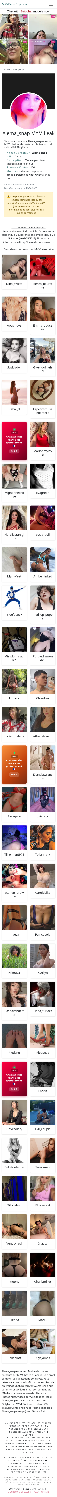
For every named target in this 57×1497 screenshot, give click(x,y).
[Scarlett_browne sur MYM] (14, 876)
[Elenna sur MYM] (14, 1303)
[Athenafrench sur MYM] (42, 719)
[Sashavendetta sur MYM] (14, 994)
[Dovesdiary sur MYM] (14, 1112)
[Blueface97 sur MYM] (14, 598)
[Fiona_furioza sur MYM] (42, 994)
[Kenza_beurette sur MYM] (42, 267)
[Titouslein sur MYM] (14, 1188)
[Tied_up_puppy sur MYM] (42, 598)
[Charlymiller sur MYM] (42, 1265)
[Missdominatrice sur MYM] (14, 639)
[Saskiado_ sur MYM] (14, 350)
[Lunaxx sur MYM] (14, 681)
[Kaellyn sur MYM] (42, 956)
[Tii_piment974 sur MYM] (14, 837)
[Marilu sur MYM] (42, 1303)
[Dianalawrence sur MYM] (42, 757)
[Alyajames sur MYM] (42, 1341)
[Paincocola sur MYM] (42, 917)
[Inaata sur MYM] (42, 1226)
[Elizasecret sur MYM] (42, 1188)
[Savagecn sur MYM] (14, 799)
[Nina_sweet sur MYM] (14, 267)
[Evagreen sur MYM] (42, 476)
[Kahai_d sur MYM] (14, 392)
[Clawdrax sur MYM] (42, 681)
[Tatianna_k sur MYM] (42, 837)
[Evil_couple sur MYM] (42, 1112)
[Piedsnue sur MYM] (42, 1036)
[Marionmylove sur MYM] (42, 434)
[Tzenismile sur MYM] (42, 1150)
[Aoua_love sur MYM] (14, 309)
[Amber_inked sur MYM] (42, 559)
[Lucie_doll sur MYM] (42, 518)
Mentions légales (19, 1491)
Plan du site (41, 1491)
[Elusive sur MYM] (42, 1074)
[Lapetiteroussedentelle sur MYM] (42, 392)
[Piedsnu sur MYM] (14, 1036)
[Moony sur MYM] (14, 1265)
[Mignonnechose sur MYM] (14, 476)
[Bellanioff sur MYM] (14, 1341)
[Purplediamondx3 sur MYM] (42, 639)
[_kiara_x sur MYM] (42, 799)
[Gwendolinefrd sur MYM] (42, 350)
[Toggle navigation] (51, 4)
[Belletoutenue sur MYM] (14, 1150)
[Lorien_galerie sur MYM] (14, 719)
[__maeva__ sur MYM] (14, 917)
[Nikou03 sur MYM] (14, 956)
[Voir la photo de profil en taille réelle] (29, 119)
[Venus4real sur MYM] (14, 1226)
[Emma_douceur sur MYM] (42, 309)
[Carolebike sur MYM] (42, 876)
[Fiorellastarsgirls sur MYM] (14, 518)
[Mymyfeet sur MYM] (14, 559)
